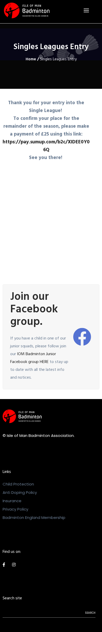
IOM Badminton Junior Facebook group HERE (33, 358)
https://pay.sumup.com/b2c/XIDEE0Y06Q (46, 146)
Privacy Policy (15, 509)
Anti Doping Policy (20, 492)
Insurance (12, 501)
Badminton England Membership (34, 517)
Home (31, 59)
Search (90, 613)
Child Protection (18, 484)
